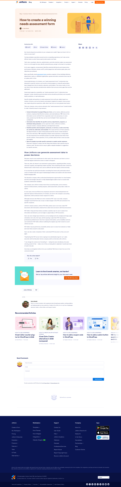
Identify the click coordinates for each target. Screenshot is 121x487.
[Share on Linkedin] (86, 47)
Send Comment (98, 379)
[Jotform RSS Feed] (100, 484)
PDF (36, 290)
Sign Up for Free (99, 2)
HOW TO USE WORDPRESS (22, 332)
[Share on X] (79, 47)
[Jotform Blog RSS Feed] (96, 47)
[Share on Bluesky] (93, 47)
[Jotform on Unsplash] (108, 484)
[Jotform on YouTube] (106, 484)
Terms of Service (54, 383)
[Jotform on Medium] (95, 484)
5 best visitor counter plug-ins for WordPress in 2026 (25, 336)
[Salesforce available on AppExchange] (102, 437)
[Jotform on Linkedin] (92, 484)
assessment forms (41, 74)
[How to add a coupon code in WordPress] (73, 323)
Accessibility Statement (46, 484)
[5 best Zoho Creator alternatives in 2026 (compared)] (50, 323)
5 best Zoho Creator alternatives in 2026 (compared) (46, 338)
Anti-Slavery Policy (59, 484)
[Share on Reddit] (89, 47)
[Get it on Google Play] (102, 428)
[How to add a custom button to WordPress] (97, 323)
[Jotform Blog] (98, 484)
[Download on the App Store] (102, 432)
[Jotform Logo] (21, 2)
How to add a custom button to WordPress (97, 336)
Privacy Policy (46, 383)
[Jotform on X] (90, 484)
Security (35, 484)
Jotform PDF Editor (28, 290)
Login (92, 2)
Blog (30, 2)
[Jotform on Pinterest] (103, 484)
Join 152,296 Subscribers (71, 278)
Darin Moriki (26, 28)
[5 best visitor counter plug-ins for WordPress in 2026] (26, 323)
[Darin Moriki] (21, 28)
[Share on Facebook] (83, 47)
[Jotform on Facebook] (87, 484)
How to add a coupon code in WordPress (73, 336)
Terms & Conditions (17, 484)
